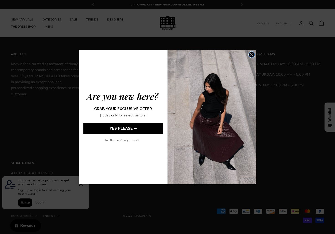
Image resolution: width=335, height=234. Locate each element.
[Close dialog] (252, 54)
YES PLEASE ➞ (123, 128)
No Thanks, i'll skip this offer (123, 140)
